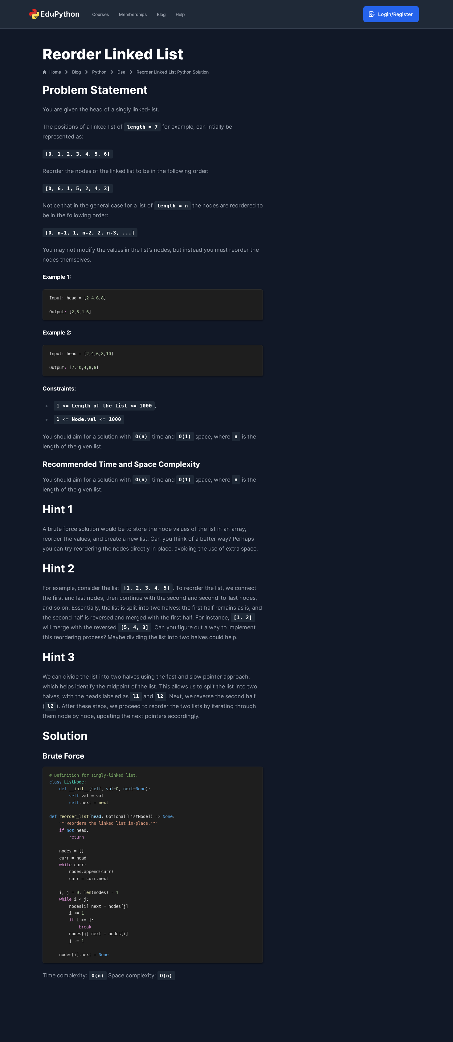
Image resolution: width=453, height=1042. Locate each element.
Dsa (121, 71)
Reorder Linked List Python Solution (173, 71)
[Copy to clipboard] (255, 297)
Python (99, 71)
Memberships (133, 14)
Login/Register (395, 14)
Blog (161, 14)
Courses (100, 14)
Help (180, 14)
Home (55, 71)
